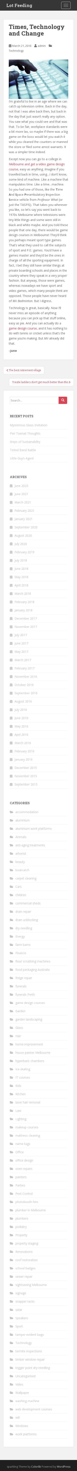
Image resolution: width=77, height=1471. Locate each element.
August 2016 (23, 701)
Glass (19, 1028)
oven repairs (24, 1169)
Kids (18, 1086)
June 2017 (21, 643)
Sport (19, 1326)
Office (19, 1152)
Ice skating (22, 1069)
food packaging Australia (32, 970)
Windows (21, 1426)
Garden (20, 1011)
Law (18, 1111)
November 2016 (26, 676)
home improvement (29, 1044)
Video (19, 1384)
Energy (20, 936)
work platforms (26, 1434)
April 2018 (21, 585)
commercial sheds (28, 903)
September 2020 (26, 527)
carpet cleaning (25, 878)
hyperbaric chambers (29, 1061)
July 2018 (21, 560)
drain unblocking (26, 920)
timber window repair (30, 1359)
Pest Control (24, 1194)
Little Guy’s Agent (22, 458)
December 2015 (26, 768)
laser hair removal (27, 1102)
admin (42, 46)
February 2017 (24, 668)
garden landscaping (28, 1019)
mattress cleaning (27, 1135)
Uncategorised (25, 1376)
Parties (20, 1185)
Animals (20, 837)
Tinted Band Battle (23, 450)
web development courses (33, 1409)
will (17, 1417)
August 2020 (23, 535)
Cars (18, 887)
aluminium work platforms (33, 829)
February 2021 (24, 511)
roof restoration (26, 1260)
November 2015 (26, 776)
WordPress (63, 1466)
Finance (20, 953)
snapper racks (25, 1301)
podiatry (21, 1227)
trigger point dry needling (32, 1368)
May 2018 (21, 577)
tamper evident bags (29, 1335)
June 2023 (21, 486)
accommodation (26, 812)
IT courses (22, 1077)
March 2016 (23, 743)
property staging (26, 1243)
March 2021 (23, 502)
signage (20, 1293)
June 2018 (21, 569)
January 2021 (24, 519)
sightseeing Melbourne (31, 1285)
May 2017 (21, 652)
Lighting (20, 1119)
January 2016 (24, 759)
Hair (18, 1036)
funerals (21, 986)
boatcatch (22, 870)
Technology (16, 51)
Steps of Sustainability (25, 442)
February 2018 (24, 602)
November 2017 (26, 627)
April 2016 (21, 735)
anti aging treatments (30, 845)
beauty (20, 862)
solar (18, 1310)
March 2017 (23, 660)
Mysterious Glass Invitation (28, 425)
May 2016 (21, 726)
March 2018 (23, 594)
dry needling (23, 928)
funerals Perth (25, 994)
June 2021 (21, 494)
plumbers (21, 1218)
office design (24, 1160)
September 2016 (26, 693)
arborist (20, 853)
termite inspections (28, 1351)
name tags (22, 1144)
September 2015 (26, 784)
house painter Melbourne (32, 1053)
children (20, 895)
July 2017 (21, 635)
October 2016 (24, 685)
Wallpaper (22, 1393)
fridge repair (23, 978)
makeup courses (26, 1127)
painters (21, 1177)
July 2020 (21, 544)
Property (21, 1235)
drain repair (23, 911)
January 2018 (24, 610)
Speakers (21, 1318)
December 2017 (26, 618)
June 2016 (21, 718)
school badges (25, 1268)
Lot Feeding (19, 5)
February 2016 (24, 751)
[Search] (63, 400)
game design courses (30, 1003)
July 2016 (21, 710)
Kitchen (20, 1094)
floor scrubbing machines (32, 961)
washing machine (27, 1401)
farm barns (23, 945)
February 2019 (24, 552)
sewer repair (24, 1276)
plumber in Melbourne (30, 1210)
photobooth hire (26, 1202)
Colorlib (36, 1466)
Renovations (24, 1252)
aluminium (22, 820)
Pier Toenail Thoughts (25, 433)
